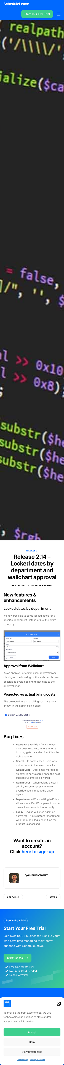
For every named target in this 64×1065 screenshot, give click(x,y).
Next (52, 897)
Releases (31, 550)
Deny (32, 1041)
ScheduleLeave (16, 4)
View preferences (32, 1051)
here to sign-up (38, 851)
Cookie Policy (22, 1060)
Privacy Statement (37, 1060)
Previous (14, 897)
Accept (32, 1032)
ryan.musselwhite (40, 585)
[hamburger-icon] (58, 14)
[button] (58, 1003)
